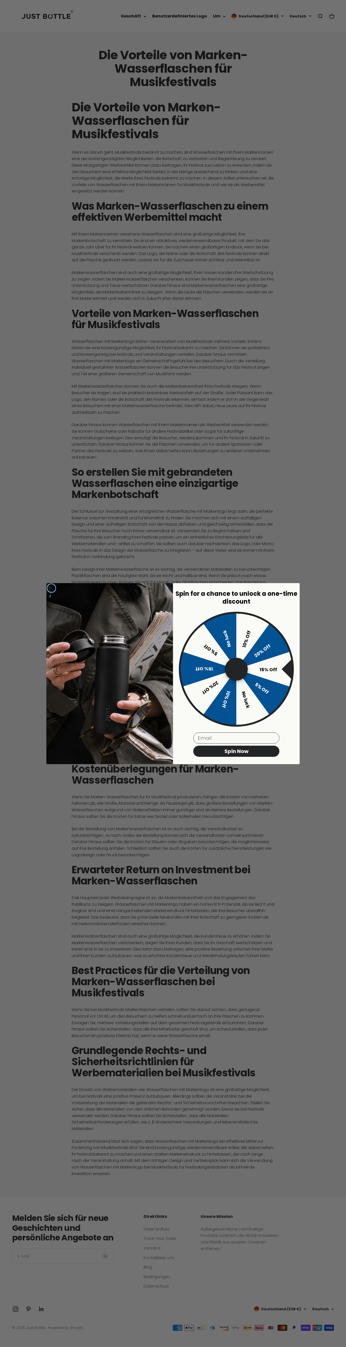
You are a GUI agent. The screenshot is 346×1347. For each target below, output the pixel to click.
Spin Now (236, 751)
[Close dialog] (51, 588)
